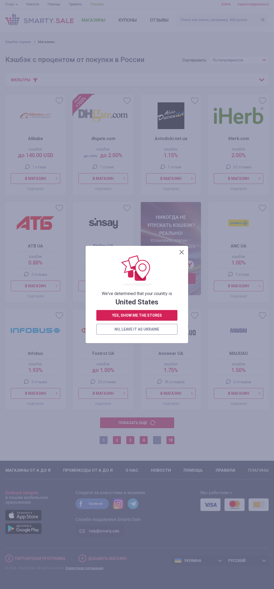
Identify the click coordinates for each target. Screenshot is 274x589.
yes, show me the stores (137, 315)
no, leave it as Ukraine (137, 329)
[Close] (182, 252)
